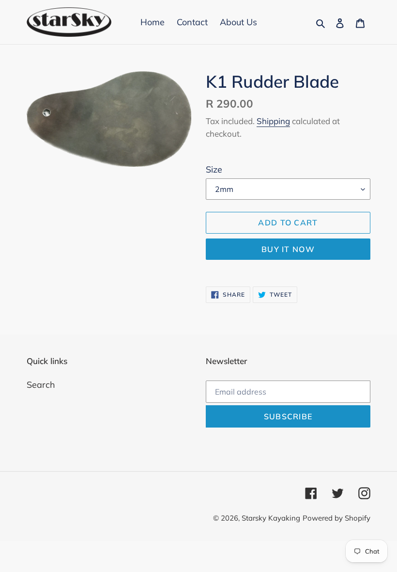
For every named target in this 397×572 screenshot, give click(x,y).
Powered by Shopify (336, 518)
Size (214, 169)
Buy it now (288, 249)
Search (41, 384)
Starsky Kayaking (271, 518)
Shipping (273, 121)
